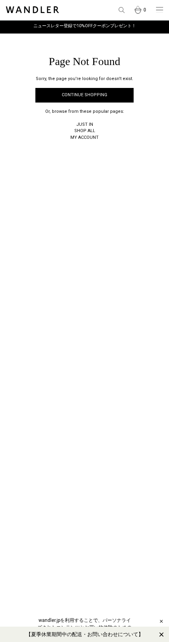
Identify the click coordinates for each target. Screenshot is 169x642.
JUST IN (84, 124)
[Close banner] (161, 634)
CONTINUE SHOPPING (84, 94)
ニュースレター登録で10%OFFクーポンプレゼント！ (84, 25)
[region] (84, 634)
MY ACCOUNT (84, 137)
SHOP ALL (84, 130)
